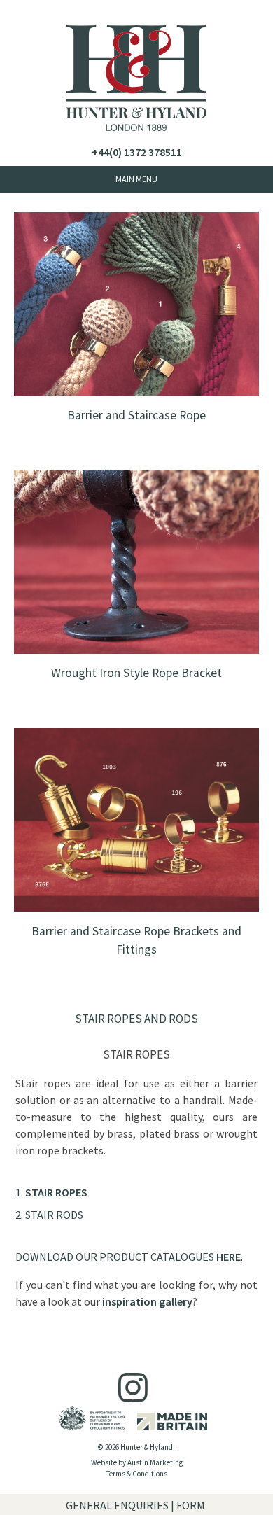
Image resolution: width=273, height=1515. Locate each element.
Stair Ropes (56, 1192)
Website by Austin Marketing (137, 1462)
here (228, 1257)
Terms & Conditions (136, 1474)
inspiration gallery (147, 1301)
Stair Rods (54, 1215)
